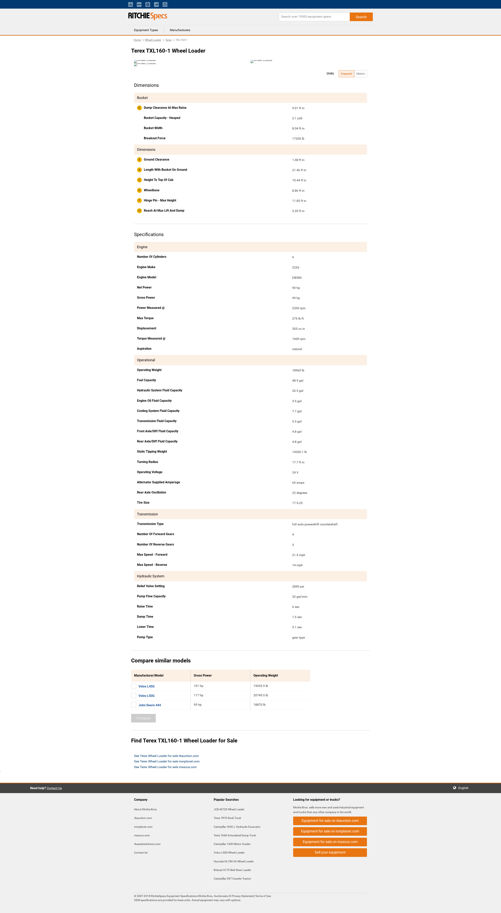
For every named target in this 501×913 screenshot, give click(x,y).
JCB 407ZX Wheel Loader (229, 809)
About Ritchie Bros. (145, 809)
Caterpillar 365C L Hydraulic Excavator (237, 826)
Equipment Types (146, 30)
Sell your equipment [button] (330, 852)
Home (137, 39)
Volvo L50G (147, 696)
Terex (168, 39)
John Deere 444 (150, 705)
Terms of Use (263, 896)
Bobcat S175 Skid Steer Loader (232, 870)
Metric (360, 73)
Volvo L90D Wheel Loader (229, 852)
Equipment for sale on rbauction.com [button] (330, 821)
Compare (143, 718)
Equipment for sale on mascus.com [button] (330, 842)
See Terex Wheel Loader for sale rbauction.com (166, 756)
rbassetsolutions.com (147, 844)
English (464, 788)
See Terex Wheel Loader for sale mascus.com (165, 767)
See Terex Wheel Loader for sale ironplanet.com (167, 761)
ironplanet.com (143, 826)
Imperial (346, 73)
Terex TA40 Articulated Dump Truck (235, 835)
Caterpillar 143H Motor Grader (232, 844)
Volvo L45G (147, 686)
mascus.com (142, 835)
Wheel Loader (153, 39)
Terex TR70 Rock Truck (227, 818)
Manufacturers (180, 30)
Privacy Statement (243, 896)
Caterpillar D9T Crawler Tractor (232, 878)
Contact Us (54, 788)
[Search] (361, 17)
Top (494, 907)
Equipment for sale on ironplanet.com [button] (330, 831)
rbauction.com (143, 818)
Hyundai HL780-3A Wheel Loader (234, 861)
